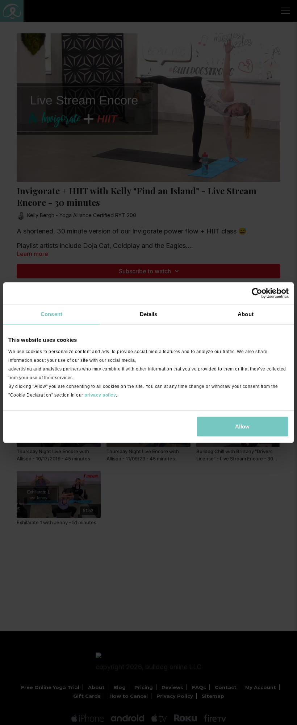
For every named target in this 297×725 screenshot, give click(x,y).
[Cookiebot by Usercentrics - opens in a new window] (257, 293)
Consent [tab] (51, 314)
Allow (242, 426)
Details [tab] (149, 314)
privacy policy (100, 394)
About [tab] (246, 314)
